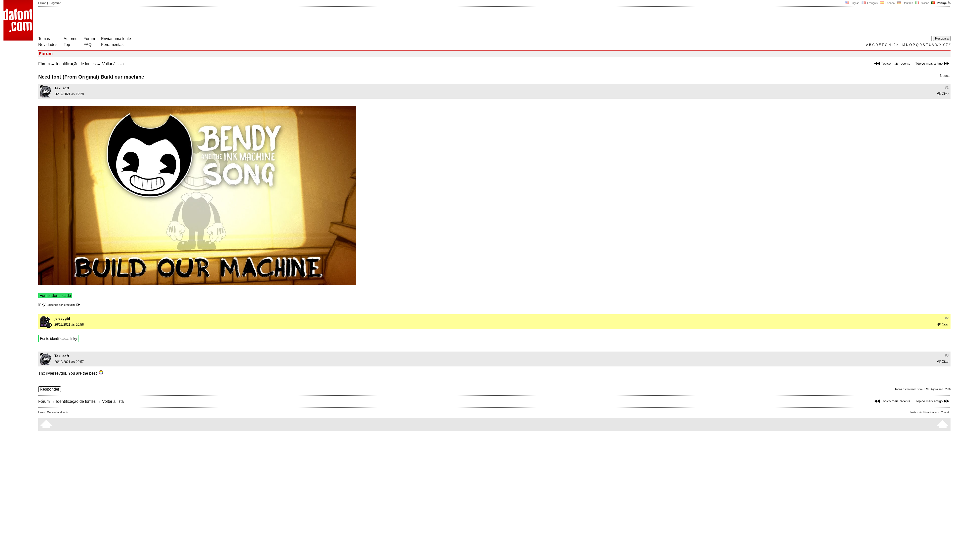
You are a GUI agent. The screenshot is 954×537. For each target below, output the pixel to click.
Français (872, 2)
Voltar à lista (113, 64)
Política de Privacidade (923, 412)
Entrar (42, 2)
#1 (947, 88)
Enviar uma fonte (116, 39)
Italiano (924, 2)
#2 (947, 318)
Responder (49, 389)
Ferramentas (112, 45)
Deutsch (907, 2)
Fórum (89, 39)
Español (890, 2)
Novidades (47, 45)
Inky (41, 304)
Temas (44, 39)
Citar (945, 94)
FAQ (87, 45)
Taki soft (61, 88)
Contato (945, 412)
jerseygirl (69, 304)
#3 (947, 355)
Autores (70, 39)
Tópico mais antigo (929, 63)
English (854, 2)
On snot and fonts (58, 412)
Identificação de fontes (76, 64)
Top (67, 45)
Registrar (55, 2)
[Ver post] (79, 304)
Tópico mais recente (895, 63)
